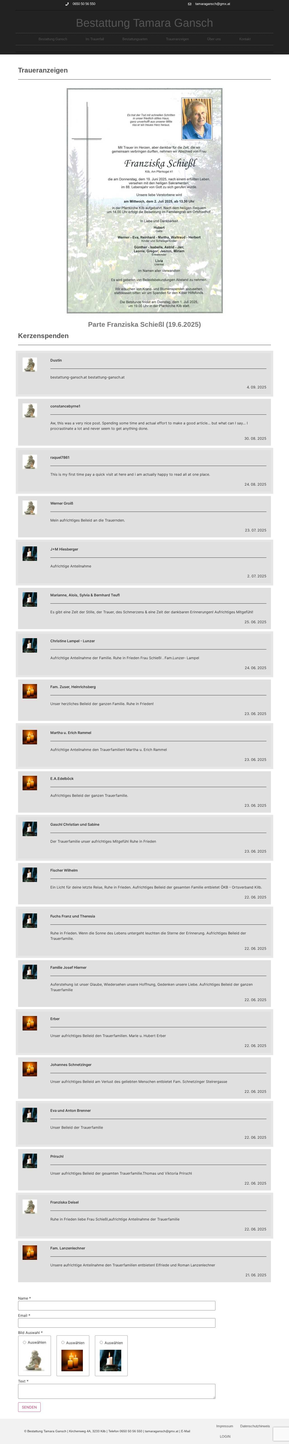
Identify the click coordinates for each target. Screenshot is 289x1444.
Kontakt (245, 39)
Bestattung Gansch (53, 39)
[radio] (34, 1356)
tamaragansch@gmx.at (161, 1431)
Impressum (224, 1426)
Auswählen (37, 1342)
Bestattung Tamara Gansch (144, 22)
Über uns (214, 39)
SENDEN (29, 1407)
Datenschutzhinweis (255, 1426)
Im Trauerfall (95, 39)
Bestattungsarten (134, 39)
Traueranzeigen (177, 39)
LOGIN (225, 1436)
